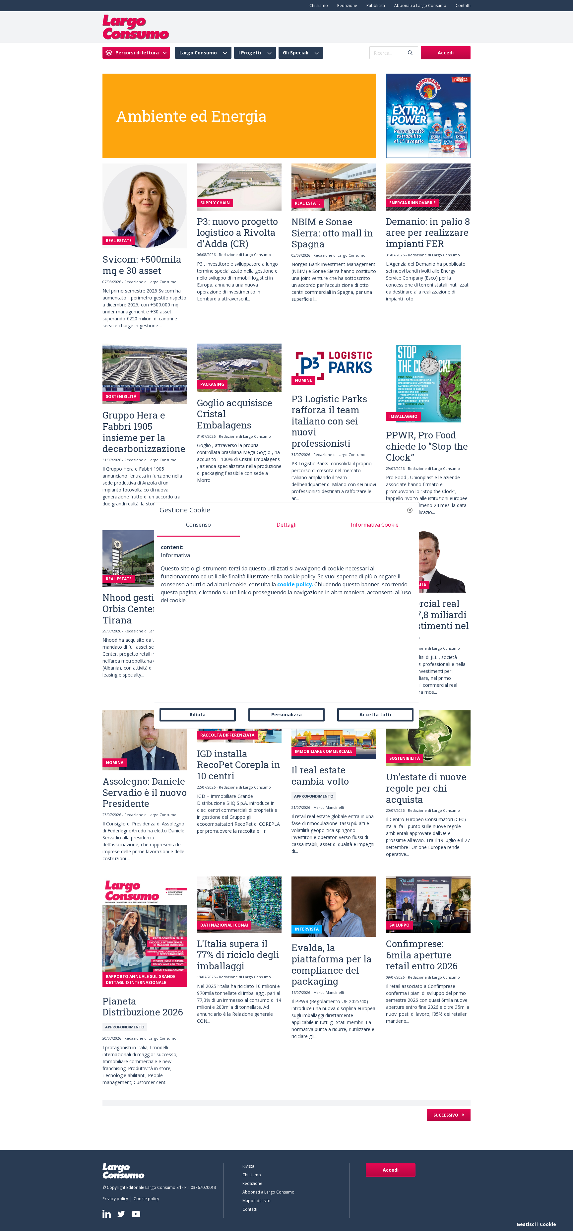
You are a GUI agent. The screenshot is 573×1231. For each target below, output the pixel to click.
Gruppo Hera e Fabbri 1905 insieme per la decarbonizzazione (143, 432)
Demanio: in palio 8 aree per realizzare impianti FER (428, 232)
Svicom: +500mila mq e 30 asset (141, 265)
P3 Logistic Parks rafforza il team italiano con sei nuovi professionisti (329, 421)
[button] (410, 510)
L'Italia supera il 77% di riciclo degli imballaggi (238, 955)
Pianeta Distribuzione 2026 (142, 1006)
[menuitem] (317, 5)
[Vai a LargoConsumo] (135, 26)
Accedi (446, 52)
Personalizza (286, 714)
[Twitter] (121, 1214)
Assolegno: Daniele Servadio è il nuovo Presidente (144, 792)
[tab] (198, 527)
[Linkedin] (106, 1214)
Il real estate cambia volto (320, 775)
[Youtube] (136, 1214)
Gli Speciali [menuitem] (295, 53)
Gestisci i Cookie (536, 1224)
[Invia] (410, 52)
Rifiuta (198, 714)
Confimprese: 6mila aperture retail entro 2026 (422, 955)
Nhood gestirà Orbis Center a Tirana (133, 608)
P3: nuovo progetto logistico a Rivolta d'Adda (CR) (237, 232)
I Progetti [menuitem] (249, 53)
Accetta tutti (375, 714)
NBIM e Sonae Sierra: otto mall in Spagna (332, 233)
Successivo (446, 1115)
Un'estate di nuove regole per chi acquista (426, 788)
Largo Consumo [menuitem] (198, 53)
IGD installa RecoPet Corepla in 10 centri (238, 764)
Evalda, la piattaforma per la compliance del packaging (331, 964)
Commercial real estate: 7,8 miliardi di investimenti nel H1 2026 (427, 620)
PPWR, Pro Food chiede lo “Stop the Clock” (427, 446)
